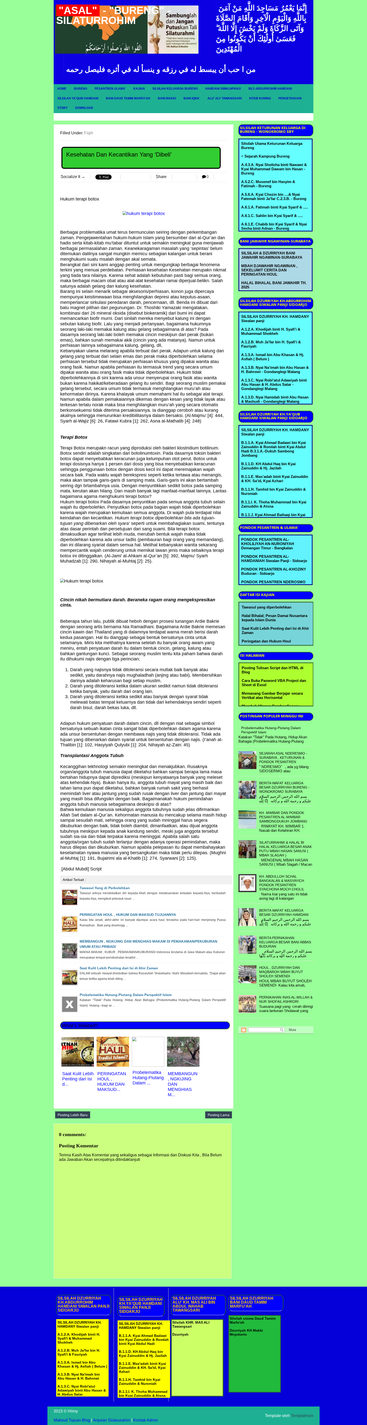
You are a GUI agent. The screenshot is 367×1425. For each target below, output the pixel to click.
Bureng (80, 88)
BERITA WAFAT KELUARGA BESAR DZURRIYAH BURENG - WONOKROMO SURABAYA (284, 787)
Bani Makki (167, 98)
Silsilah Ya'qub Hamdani (77, 98)
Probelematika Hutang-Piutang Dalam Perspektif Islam (126, 995)
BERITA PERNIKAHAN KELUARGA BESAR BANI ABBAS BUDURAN (285, 942)
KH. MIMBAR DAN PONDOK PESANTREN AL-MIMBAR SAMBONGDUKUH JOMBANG (283, 817)
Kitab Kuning (260, 98)
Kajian (139, 88)
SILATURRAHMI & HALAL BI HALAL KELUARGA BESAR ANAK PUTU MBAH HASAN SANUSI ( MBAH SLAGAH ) (285, 848)
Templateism (302, 1416)
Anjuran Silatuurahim (111, 1420)
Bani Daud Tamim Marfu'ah (128, 98)
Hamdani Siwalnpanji (223, 88)
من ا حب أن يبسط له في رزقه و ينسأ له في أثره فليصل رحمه (161, 69)
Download (84, 108)
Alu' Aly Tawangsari (224, 98)
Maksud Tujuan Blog (72, 1420)
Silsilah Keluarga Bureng (175, 88)
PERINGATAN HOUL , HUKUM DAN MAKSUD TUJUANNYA (128, 915)
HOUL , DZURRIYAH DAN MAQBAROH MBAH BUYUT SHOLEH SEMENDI (281, 972)
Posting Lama (218, 1115)
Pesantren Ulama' (110, 88)
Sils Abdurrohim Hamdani (270, 88)
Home (61, 88)
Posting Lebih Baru (73, 1115)
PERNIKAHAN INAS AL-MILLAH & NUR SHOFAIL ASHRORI (286, 999)
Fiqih (88, 133)
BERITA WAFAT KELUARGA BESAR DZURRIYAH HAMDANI (284, 912)
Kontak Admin (145, 1420)
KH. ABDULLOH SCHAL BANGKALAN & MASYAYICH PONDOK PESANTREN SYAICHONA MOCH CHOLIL (281, 882)
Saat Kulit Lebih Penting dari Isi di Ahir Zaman (119, 968)
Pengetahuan (290, 98)
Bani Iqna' (192, 98)
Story (62, 108)
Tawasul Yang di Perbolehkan (105, 888)
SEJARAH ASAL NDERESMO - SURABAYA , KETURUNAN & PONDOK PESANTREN (283, 757)
